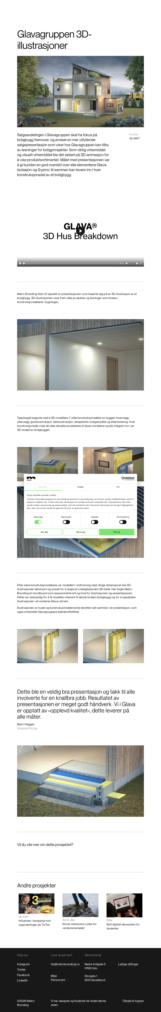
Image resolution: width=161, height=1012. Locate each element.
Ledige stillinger (128, 964)
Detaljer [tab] (80, 487)
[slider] (70, 263)
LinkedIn (22, 980)
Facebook (23, 975)
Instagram (23, 964)
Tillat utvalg (80, 532)
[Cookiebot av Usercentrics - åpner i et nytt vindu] (123, 479)
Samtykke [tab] (42, 487)
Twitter (21, 969)
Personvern (58, 980)
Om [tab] (118, 487)
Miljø (54, 976)
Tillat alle (116, 532)
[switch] (66, 522)
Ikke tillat (44, 532)
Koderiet (79, 1001)
